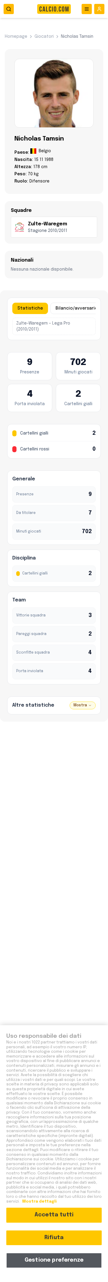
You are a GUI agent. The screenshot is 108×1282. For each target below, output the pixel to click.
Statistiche (30, 308)
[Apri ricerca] (9, 9)
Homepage (16, 36)
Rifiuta (54, 1237)
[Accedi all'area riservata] (99, 9)
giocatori (44, 36)
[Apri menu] (87, 9)
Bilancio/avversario (77, 308)
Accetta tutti (54, 1215)
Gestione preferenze (54, 1260)
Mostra (80, 705)
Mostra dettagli (39, 1201)
